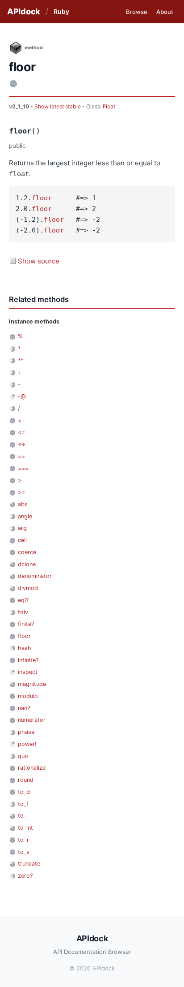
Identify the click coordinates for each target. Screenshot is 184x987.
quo (23, 756)
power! (27, 744)
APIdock (23, 11)
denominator (35, 576)
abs (23, 504)
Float (109, 106)
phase (26, 731)
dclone (27, 564)
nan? (24, 708)
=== (23, 468)
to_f (23, 804)
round (25, 779)
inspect (28, 671)
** (20, 360)
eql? (23, 600)
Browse (136, 11)
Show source (38, 261)
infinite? (28, 660)
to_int (25, 827)
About (164, 11)
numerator (32, 719)
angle (25, 516)
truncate (29, 863)
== (21, 456)
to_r (23, 839)
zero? (25, 875)
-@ (22, 396)
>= (21, 492)
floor (42, 198)
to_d (24, 792)
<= (21, 432)
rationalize (32, 767)
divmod (28, 588)
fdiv (23, 612)
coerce (27, 552)
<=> (21, 444)
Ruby (61, 11)
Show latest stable (58, 106)
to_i (23, 815)
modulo (28, 696)
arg (22, 528)
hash (24, 648)
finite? (26, 624)
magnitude (32, 684)
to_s (23, 852)
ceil (22, 540)
